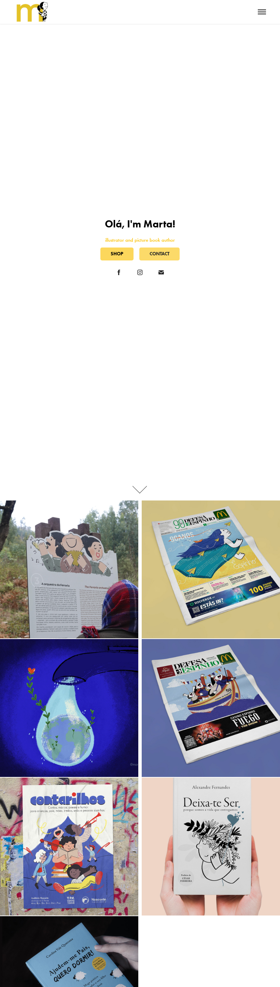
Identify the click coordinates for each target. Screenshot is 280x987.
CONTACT (159, 254)
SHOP (117, 254)
